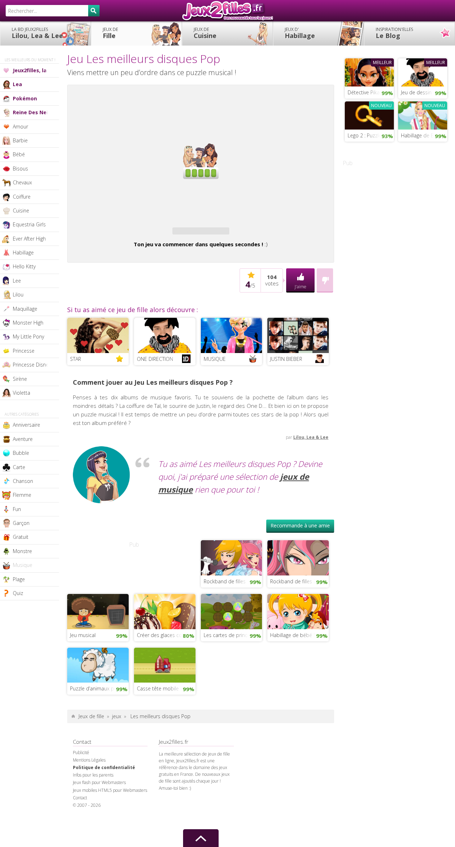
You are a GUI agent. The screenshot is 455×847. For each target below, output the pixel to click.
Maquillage (25, 308)
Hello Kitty (24, 266)
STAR (75, 359)
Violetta (21, 392)
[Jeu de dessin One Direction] (422, 71)
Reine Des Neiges (35, 112)
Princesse (23, 350)
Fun (17, 509)
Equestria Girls (29, 224)
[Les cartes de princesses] (231, 610)
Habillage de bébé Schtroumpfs (299, 635)
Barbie (20, 140)
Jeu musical (83, 635)
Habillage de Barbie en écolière (424, 135)
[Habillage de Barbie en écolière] (422, 114)
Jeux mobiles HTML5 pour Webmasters (110, 790)
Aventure (23, 439)
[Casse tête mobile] (165, 664)
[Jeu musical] (98, 610)
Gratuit (20, 536)
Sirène (20, 378)
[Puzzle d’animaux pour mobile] (98, 664)
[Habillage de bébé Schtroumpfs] (298, 610)
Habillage (300, 33)
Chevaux (22, 182)
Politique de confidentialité (104, 767)
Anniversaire (26, 424)
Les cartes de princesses (232, 635)
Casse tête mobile (158, 688)
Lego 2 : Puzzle (364, 135)
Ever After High (29, 238)
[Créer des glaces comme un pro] (165, 610)
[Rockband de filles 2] (298, 557)
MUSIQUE (215, 359)
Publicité (81, 752)
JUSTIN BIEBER (286, 359)
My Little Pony (28, 336)
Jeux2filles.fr (227, 10)
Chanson (23, 481)
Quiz (18, 593)
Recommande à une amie (300, 525)
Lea (17, 84)
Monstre (22, 551)
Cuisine (205, 33)
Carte (19, 467)
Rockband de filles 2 (293, 581)
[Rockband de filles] (231, 557)
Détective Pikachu (368, 92)
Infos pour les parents (93, 775)
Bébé (19, 154)
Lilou (18, 294)
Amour (20, 126)
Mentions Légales (89, 760)
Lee (17, 280)
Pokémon (25, 98)
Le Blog (394, 33)
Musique (22, 565)
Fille (110, 33)
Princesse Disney (32, 364)
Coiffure (22, 196)
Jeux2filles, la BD (34, 70)
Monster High (28, 322)
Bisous (20, 168)
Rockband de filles (225, 581)
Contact (80, 798)
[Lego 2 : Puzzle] (369, 114)
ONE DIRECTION (155, 359)
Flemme (22, 494)
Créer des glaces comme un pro (166, 635)
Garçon (21, 523)
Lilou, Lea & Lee (37, 33)
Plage (19, 579)
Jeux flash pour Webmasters (99, 782)
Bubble (21, 452)
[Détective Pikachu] (369, 71)
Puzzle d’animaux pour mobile (99, 688)
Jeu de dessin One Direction (424, 92)
